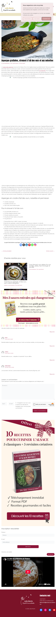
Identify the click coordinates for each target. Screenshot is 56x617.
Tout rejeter (37, 18)
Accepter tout (46, 18)
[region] (37, 12)
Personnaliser (27, 18)
